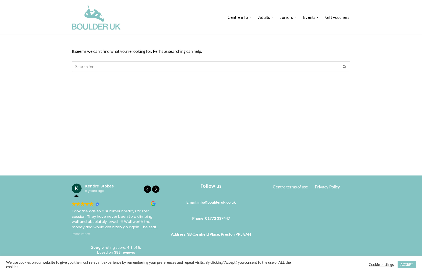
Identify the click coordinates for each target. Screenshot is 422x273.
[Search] (344, 66)
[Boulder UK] (96, 17)
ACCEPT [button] (407, 264)
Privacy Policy (327, 186)
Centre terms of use (290, 186)
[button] (250, 17)
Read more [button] (81, 234)
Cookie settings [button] (381, 264)
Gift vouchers (337, 17)
